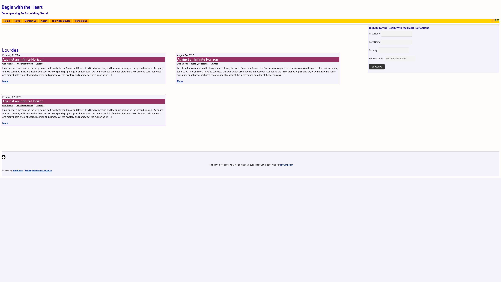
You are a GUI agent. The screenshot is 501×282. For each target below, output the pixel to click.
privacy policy (286, 165)
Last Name (374, 42)
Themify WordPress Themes (38, 170)
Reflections (81, 21)
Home (7, 21)
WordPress (18, 170)
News (17, 21)
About (44, 21)
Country (373, 50)
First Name (374, 33)
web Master (7, 64)
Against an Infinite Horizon (22, 59)
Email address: (377, 58)
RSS (497, 20)
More (5, 81)
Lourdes (39, 64)
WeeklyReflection (24, 64)
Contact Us (30, 21)
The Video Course (61, 21)
